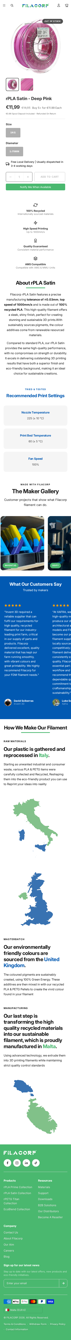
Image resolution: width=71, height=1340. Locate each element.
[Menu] (4, 5)
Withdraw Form (37, 1324)
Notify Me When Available (35, 187)
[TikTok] (36, 1163)
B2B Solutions (47, 1205)
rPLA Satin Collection (17, 1193)
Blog (6, 1256)
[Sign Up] (63, 1283)
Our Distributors (48, 1211)
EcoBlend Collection (17, 1209)
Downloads (45, 1199)
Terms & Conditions (15, 1324)
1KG (13, 132)
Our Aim (9, 1244)
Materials (44, 1187)
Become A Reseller (50, 1217)
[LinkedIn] (26, 1163)
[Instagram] (17, 1163)
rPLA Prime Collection (18, 1187)
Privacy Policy (57, 1324)
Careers (9, 1250)
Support (43, 1193)
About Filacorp (13, 1238)
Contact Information (17, 1329)
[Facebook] (7, 1163)
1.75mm (14, 151)
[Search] (12, 5)
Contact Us (11, 1232)
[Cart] (67, 5)
